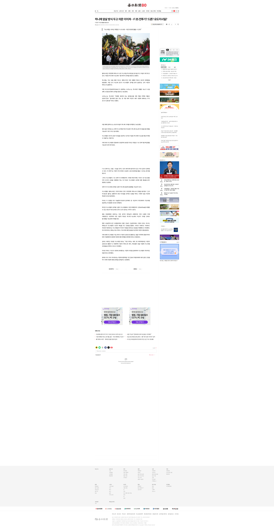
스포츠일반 (111, 486)
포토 (153, 487)
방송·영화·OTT (141, 487)
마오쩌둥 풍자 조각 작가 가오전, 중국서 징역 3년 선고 (109, 334)
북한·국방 (125, 475)
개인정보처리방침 (147, 514)
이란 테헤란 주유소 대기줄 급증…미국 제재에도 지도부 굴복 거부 (112, 337)
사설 (110, 470)
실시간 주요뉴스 (164, 112)
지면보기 (166, 7)
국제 (136, 11)
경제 (129, 11)
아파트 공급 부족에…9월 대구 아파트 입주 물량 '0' (172, 71)
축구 (110, 489)
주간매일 (159, 11)
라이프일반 (125, 486)
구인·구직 (140, 477)
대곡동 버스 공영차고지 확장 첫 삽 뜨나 (170, 75)
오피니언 (121, 11)
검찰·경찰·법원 (155, 474)
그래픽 (153, 489)
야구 (110, 487)
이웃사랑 (153, 479)
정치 (126, 11)
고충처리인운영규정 (131, 514)
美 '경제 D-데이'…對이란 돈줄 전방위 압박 (106, 339)
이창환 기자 (97, 22)
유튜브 (137, 269)
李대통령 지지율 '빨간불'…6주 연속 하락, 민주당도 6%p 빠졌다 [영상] (171, 176)
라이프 (147, 11)
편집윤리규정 (155, 514)
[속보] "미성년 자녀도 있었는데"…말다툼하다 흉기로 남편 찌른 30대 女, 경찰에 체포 (169, 131)
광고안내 (119, 514)
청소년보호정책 (139, 514)
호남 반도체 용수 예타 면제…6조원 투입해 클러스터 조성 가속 (174, 77)
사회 (133, 11)
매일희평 (111, 475)
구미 (96, 503)
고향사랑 (96, 501)
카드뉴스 (153, 491)
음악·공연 (97, 487)
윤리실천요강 (171, 514)
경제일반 (139, 470)
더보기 (178, 242)
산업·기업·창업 (141, 475)
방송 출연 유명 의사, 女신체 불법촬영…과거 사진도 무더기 (167, 229)
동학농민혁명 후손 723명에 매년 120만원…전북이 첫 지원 (171, 180)
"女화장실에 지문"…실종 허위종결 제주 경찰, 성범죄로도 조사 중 (169, 122)
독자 (124, 494)
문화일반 (96, 486)
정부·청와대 (125, 472)
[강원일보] (108, 508)
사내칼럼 (111, 472)
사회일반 (153, 470)
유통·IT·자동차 (140, 479)
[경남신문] (118, 508)
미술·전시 (97, 489)
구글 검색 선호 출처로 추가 (157, 24)
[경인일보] (128, 508)
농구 (110, 491)
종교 (96, 493)
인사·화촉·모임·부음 (127, 493)
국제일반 (168, 470)
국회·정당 (125, 474)
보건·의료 (154, 475)
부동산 (139, 472)
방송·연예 (153, 11)
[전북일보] (165, 508)
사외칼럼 (111, 474)
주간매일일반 (168, 486)
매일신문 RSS (111, 501)
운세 (124, 498)
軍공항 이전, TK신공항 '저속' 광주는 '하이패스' (171, 193)
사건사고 (153, 472)
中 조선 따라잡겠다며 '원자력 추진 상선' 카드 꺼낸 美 (140, 339)
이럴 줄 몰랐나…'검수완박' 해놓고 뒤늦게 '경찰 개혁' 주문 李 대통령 (176, 73)
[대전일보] (146, 508)
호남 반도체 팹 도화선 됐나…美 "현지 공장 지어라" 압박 (141, 337)
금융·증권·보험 (141, 474)
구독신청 (124, 514)
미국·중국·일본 (169, 472)
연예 (138, 484)
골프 (110, 493)
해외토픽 (168, 474)
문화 (139, 11)
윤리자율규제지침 (163, 514)
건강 (124, 491)
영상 (153, 486)
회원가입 (176, 7)
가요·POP (139, 489)
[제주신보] (175, 508)
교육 (153, 477)
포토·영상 (154, 484)
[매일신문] (99, 508)
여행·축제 (125, 487)
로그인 (173, 7)
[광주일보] (137, 508)
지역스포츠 (111, 494)
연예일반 (139, 486)
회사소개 (114, 514)
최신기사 (116, 11)
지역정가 (125, 477)
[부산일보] (156, 508)
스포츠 (143, 11)
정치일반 (125, 470)
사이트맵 (176, 514)
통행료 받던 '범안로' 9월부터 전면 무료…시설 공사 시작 (173, 69)
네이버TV (113, 269)
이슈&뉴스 (163, 226)
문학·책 (96, 491)
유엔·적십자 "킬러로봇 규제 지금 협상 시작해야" (139, 334)
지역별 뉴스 (154, 480)
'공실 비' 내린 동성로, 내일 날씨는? (167, 260)
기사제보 (169, 7)
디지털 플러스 (163, 242)
